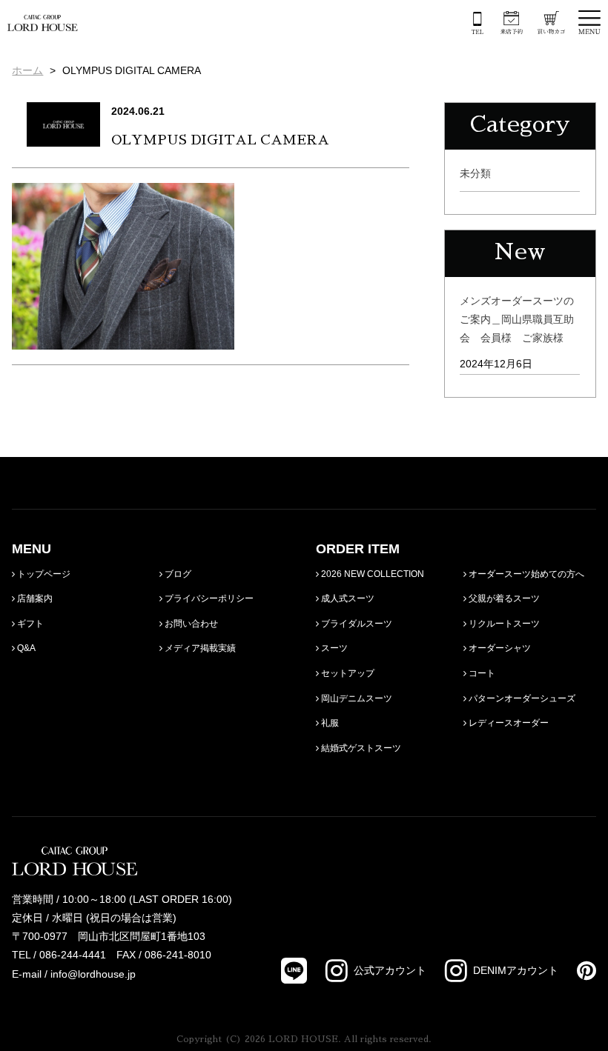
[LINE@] (294, 971)
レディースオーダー (507, 723)
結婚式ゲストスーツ (360, 748)
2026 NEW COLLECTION (371, 574)
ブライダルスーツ (355, 623)
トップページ (42, 574)
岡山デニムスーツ (355, 698)
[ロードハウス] (42, 21)
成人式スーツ (346, 598)
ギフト (29, 623)
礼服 (329, 723)
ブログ (176, 574)
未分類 (475, 173)
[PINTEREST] (577, 970)
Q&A (25, 648)
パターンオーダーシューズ (520, 698)
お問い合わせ (190, 623)
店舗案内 (34, 598)
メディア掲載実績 (199, 648)
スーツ (333, 648)
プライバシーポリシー (208, 598)
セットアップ (346, 673)
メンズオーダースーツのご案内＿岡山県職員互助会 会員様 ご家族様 (517, 319)
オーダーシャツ (498, 648)
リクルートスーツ (503, 623)
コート (480, 673)
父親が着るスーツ (503, 598)
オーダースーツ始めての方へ (525, 574)
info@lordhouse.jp (93, 974)
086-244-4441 (72, 955)
